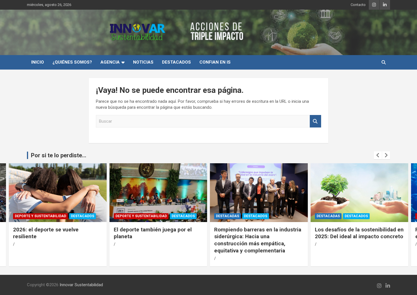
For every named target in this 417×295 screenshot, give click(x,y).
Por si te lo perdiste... (58, 155)
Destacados (176, 62)
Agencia (110, 62)
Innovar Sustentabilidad (81, 284)
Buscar (315, 121)
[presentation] (378, 155)
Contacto (358, 5)
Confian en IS (215, 62)
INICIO (37, 62)
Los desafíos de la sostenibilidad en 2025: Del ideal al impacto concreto (359, 233)
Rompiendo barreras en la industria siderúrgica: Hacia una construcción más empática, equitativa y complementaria (257, 240)
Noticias (143, 62)
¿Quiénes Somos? (72, 62)
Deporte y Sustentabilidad (40, 216)
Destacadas (227, 216)
